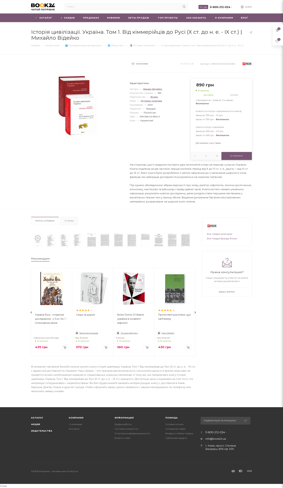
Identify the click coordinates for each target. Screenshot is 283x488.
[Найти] (184, 6)
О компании (75, 424)
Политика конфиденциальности (132, 433)
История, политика (151, 101)
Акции (35, 424)
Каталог (37, 417)
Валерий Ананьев (89, 333)
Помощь (171, 417)
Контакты (74, 429)
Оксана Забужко (129, 333)
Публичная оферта (176, 438)
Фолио (154, 97)
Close (3, 486)
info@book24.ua (215, 438)
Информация (124, 417)
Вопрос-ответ (123, 438)
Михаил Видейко (152, 89)
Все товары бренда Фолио (222, 238)
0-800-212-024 (220, 7)
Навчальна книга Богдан (46, 338)
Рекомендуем (40, 258)
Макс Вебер (168, 333)
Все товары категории (219, 234)
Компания (76, 417)
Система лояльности (126, 429)
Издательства (41, 430)
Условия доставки (175, 429)
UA (205, 7)
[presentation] (31, 312)
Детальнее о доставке (208, 143)
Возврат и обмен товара (179, 433)
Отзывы (69, 221)
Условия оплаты (174, 424)
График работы (123, 424)
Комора (120, 338)
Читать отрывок (45, 221)
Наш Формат (81, 338)
